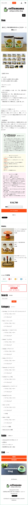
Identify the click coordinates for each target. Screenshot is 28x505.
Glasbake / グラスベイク (8, 348)
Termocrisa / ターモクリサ (8, 367)
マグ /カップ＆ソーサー (10, 313)
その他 (6, 413)
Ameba (14, 457)
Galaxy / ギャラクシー (8, 358)
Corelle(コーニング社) (8, 376)
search (14, 2)
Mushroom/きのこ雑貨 (8, 429)
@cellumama (14, 479)
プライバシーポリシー (7, 444)
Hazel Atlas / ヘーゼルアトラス (10, 330)
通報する (14, 214)
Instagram (14, 460)
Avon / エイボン (6, 404)
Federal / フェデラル (7, 339)
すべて (4, 279)
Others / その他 (6, 417)
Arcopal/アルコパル (7, 395)
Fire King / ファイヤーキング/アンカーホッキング (14, 311)
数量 (6, 206)
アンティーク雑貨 (7, 426)
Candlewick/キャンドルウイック (10, 386)
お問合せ (4, 442)
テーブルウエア (8, 317)
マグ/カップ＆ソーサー (9, 323)
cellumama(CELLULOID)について (10, 440)
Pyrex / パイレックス (7, 320)
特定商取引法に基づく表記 (8, 447)
